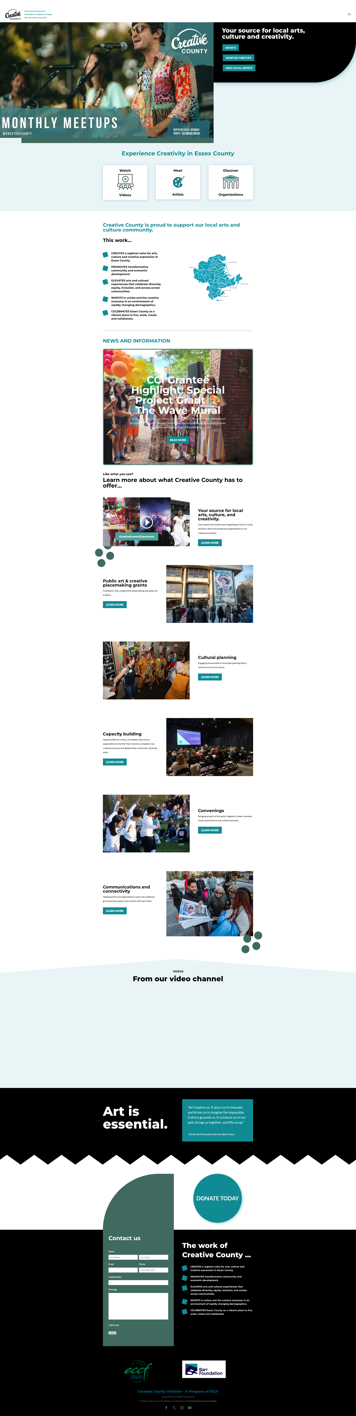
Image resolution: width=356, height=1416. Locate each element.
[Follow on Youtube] (189, 1407)
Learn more (210, 542)
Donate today (217, 1198)
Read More (178, 440)
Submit (112, 1333)
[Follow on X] (174, 1407)
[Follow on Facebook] (166, 1407)
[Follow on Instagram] (182, 1407)
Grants (230, 47)
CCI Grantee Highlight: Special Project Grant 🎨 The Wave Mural (178, 395)
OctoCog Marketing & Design (202, 1401)
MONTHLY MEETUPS (238, 57)
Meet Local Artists (239, 68)
